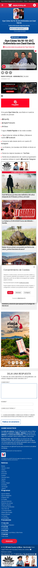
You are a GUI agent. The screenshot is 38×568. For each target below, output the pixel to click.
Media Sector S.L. (22, 298)
